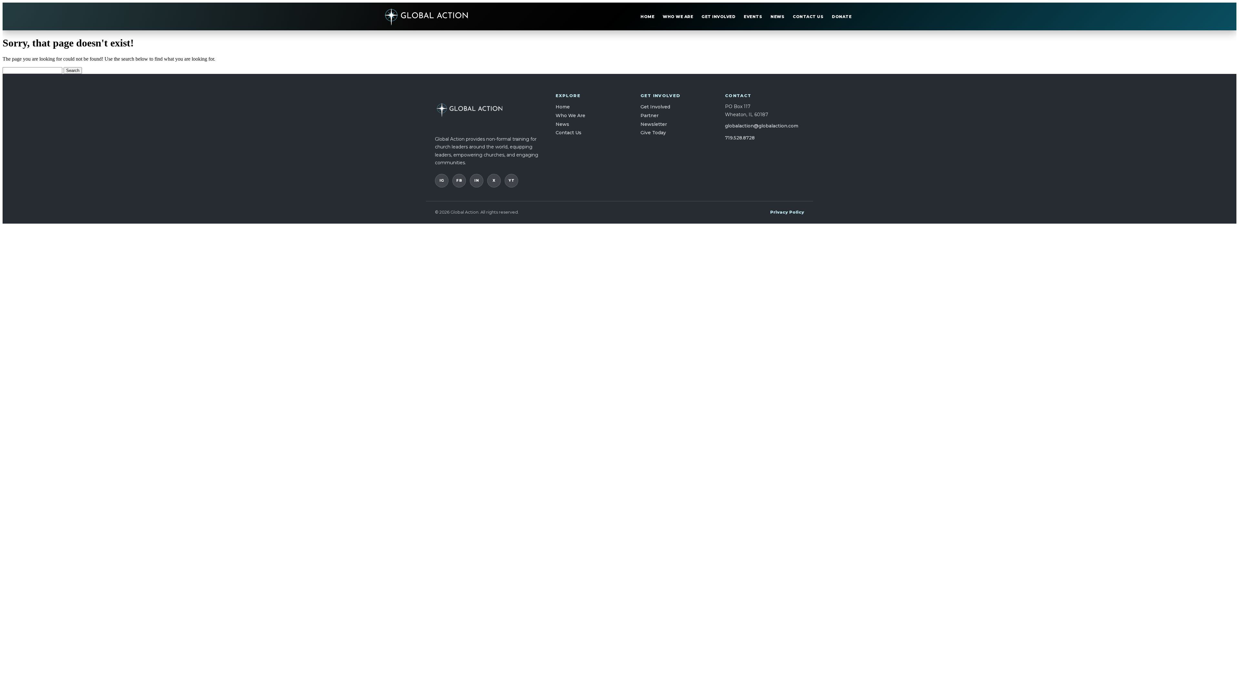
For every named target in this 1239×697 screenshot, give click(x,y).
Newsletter (653, 124)
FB (459, 180)
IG (441, 180)
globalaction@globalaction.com (761, 126)
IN (476, 180)
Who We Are (678, 16)
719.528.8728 (740, 138)
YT (511, 180)
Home (647, 16)
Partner (649, 115)
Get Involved (718, 16)
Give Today (653, 133)
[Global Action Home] (426, 16)
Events (753, 16)
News (777, 16)
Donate (841, 16)
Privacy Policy (787, 212)
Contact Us (808, 16)
